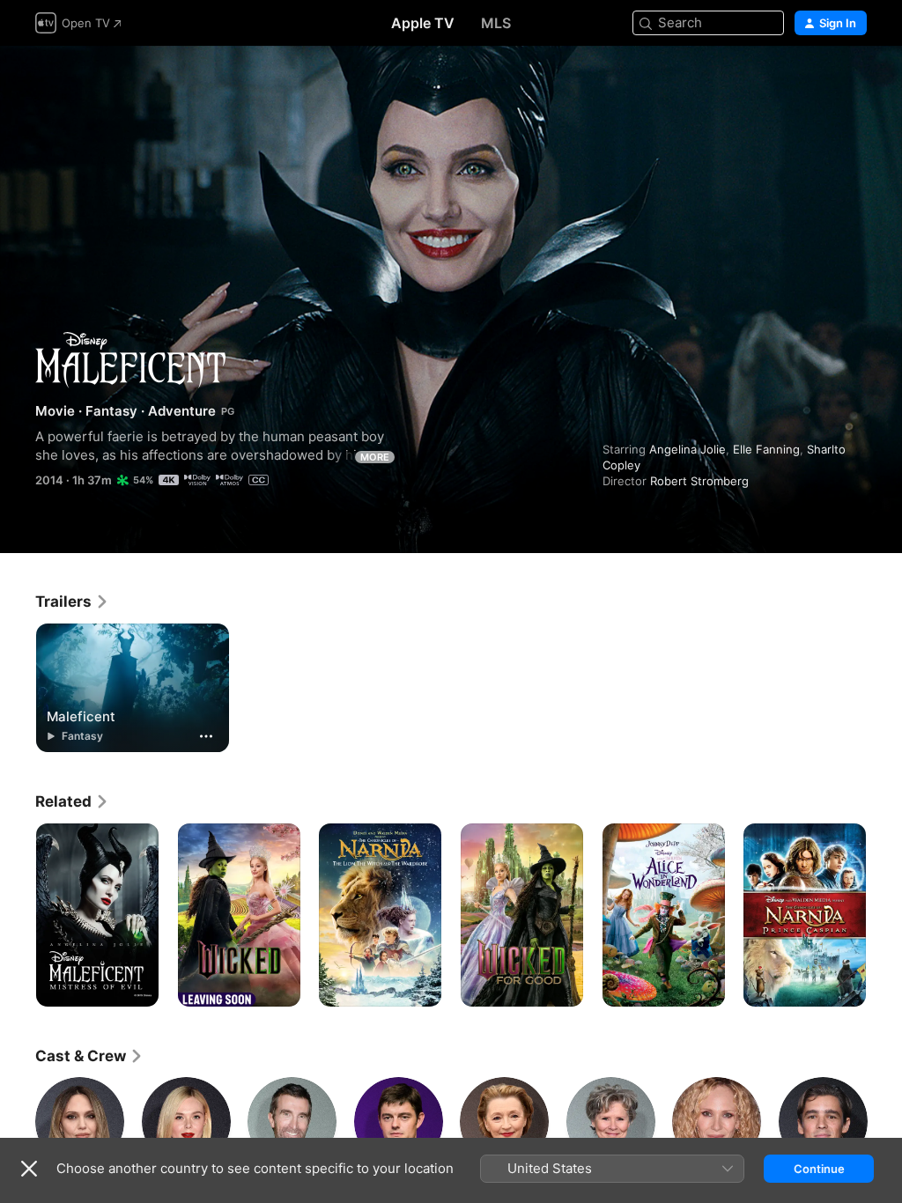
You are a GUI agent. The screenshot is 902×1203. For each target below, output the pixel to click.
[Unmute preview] (854, 80)
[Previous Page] (17, 915)
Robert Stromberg (699, 481)
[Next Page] (884, 915)
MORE (374, 457)
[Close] (29, 1169)
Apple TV (423, 23)
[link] (72, 601)
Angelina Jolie (687, 449)
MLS (496, 23)
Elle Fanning (766, 449)
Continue (819, 1169)
